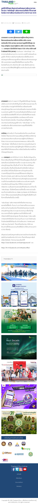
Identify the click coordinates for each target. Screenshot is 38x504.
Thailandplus (17, 23)
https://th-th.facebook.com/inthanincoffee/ (15, 248)
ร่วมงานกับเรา (19, 482)
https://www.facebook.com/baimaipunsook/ (16, 242)
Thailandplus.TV (8, 259)
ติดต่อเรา (19, 486)
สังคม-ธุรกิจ (27, 23)
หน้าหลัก (19, 474)
